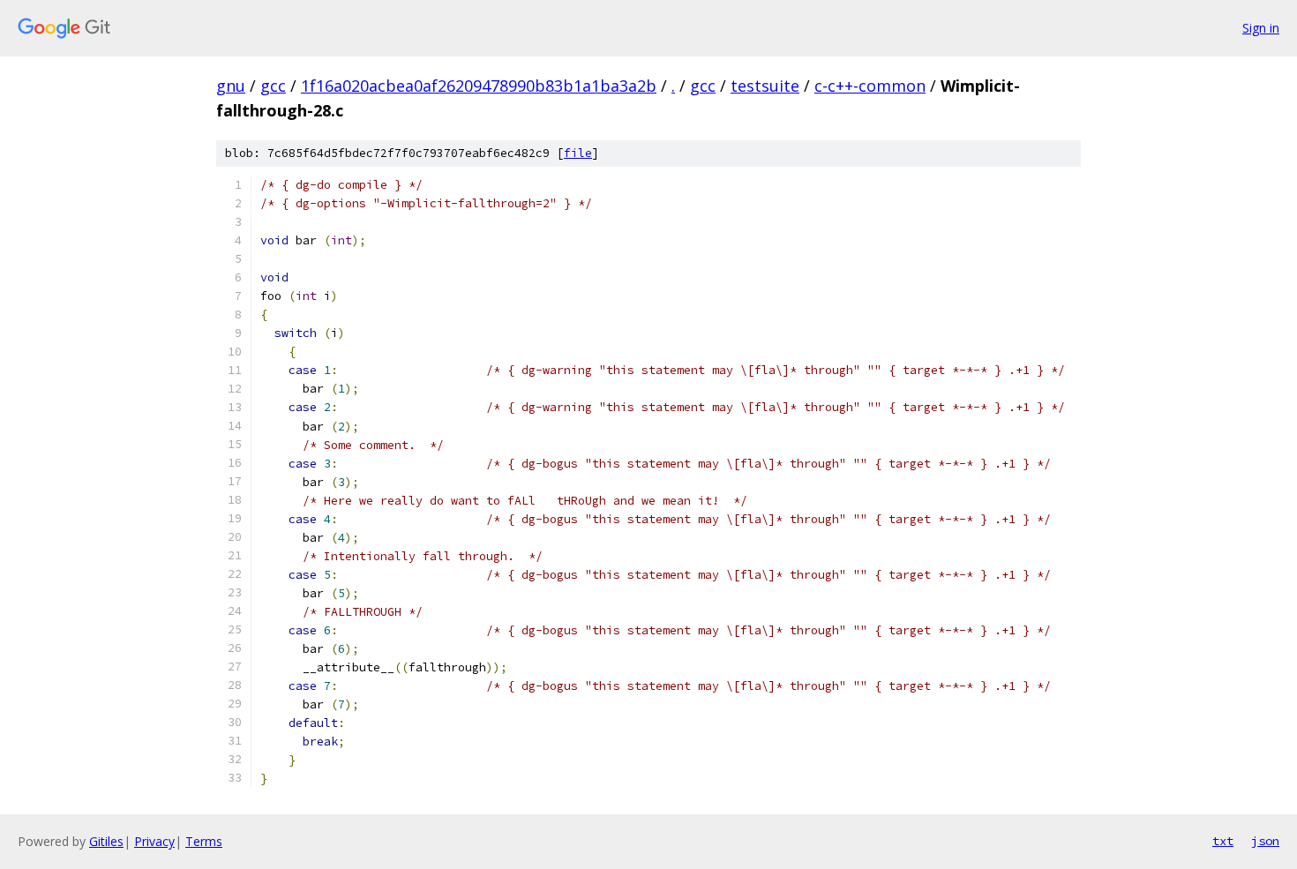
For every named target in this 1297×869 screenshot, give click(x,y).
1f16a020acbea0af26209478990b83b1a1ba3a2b (478, 85)
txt (1222, 841)
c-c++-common (870, 85)
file (578, 153)
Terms (203, 841)
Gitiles (106, 841)
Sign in (1260, 27)
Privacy (154, 841)
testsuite (765, 85)
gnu (230, 85)
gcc (273, 85)
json (1265, 841)
